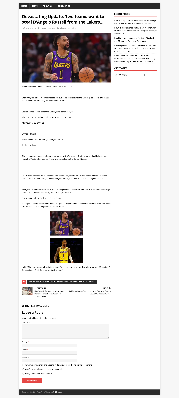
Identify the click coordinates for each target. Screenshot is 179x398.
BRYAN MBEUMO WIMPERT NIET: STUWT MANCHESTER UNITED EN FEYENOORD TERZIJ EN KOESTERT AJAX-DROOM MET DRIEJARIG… (134, 58)
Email (24, 349)
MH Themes (57, 392)
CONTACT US (64, 6)
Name (25, 342)
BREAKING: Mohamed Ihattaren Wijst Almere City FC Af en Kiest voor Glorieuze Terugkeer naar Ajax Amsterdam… (135, 31)
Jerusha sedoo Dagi (47, 28)
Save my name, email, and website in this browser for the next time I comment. (58, 365)
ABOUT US (47, 6)
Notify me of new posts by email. (39, 373)
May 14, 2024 (31, 28)
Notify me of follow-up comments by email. (43, 369)
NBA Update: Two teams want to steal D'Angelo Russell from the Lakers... (62, 282)
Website (25, 357)
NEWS (35, 6)
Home (24, 6)
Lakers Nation (64, 28)
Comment (26, 322)
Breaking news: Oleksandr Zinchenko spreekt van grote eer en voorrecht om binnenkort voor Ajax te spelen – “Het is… (135, 48)
